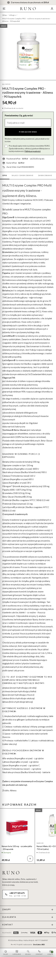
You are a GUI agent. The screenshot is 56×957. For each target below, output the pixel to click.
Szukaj (28, 954)
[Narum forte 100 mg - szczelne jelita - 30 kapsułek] (17, 825)
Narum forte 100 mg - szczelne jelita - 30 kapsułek (17, 847)
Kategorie (17, 954)
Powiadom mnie (28, 132)
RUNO (28, 8)
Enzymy (11, 200)
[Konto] (52, 8)
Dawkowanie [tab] (45, 175)
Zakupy (6, 909)
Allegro (12, 15)
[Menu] (4, 8)
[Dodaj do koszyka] (30, 858)
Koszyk (50, 953)
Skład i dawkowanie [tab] (23, 175)
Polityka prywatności (33, 151)
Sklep (4, 15)
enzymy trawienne (27, 190)
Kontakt (7, 925)
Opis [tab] (4, 175)
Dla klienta (9, 917)
